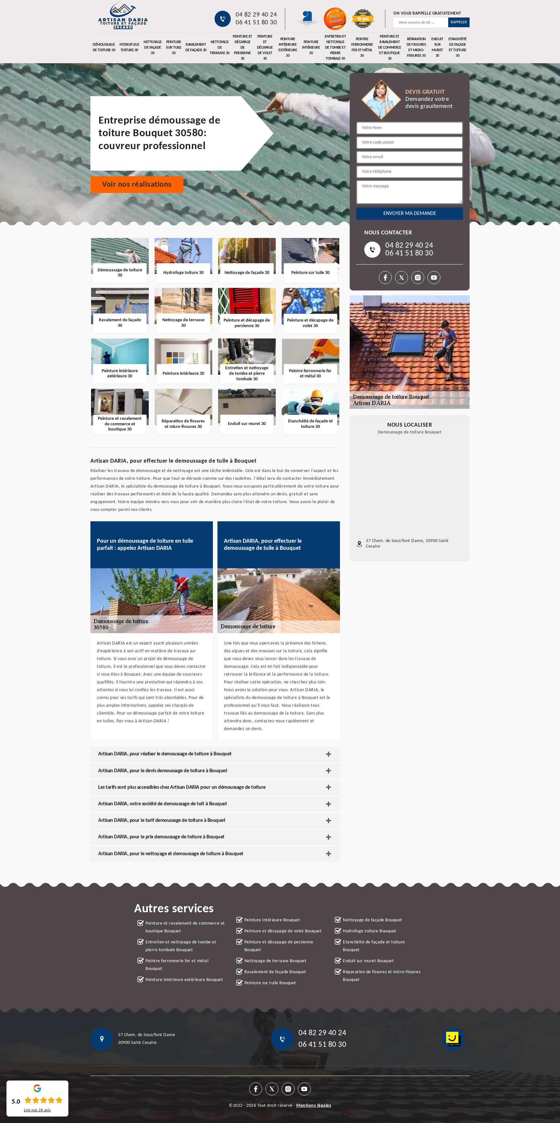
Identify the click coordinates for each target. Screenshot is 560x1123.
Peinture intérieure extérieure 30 (287, 48)
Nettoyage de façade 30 (153, 47)
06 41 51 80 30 (256, 22)
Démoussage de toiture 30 (104, 47)
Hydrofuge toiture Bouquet (369, 931)
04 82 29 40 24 (256, 15)
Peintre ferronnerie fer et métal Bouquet (177, 965)
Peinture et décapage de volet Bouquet (283, 931)
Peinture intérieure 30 (311, 47)
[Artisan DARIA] (122, 15)
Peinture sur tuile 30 (173, 47)
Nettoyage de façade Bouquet (372, 920)
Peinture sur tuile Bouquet (270, 983)
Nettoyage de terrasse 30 (219, 47)
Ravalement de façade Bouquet (275, 972)
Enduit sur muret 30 (437, 48)
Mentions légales (313, 1105)
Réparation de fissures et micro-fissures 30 (416, 48)
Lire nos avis (37, 1110)
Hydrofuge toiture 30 (129, 47)
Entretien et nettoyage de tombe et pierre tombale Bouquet (181, 946)
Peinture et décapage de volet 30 (265, 48)
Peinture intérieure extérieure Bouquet (184, 979)
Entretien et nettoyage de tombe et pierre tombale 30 (335, 48)
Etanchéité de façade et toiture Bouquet (374, 946)
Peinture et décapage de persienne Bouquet (278, 946)
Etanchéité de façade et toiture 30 (458, 48)
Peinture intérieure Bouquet (272, 920)
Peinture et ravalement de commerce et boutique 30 (389, 48)
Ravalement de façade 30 (195, 47)
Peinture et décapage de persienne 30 (242, 48)
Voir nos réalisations (137, 185)
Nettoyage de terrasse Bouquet (275, 961)
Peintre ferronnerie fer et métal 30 (362, 48)
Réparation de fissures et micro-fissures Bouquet (381, 976)
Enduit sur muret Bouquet (368, 961)
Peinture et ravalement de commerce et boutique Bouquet (185, 927)
